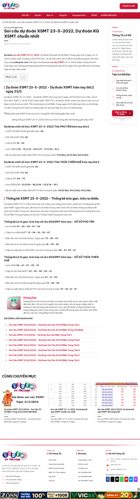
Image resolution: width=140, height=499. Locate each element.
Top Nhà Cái (83, 468)
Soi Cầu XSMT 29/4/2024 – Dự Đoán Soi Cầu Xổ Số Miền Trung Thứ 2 (44, 325)
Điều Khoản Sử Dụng (56, 468)
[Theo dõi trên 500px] (131, 479)
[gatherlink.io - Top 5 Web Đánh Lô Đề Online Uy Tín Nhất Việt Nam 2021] (11, 6)
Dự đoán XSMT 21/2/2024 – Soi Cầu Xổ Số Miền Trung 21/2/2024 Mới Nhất (22, 410)
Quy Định (52, 476)
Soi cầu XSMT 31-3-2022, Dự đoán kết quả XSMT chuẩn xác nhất (69, 410)
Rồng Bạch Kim (78, 15)
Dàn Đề (38, 15)
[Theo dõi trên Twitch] (136, 479)
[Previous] (6, 399)
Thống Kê (63, 15)
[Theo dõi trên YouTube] (126, 479)
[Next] (133, 399)
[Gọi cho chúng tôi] (122, 479)
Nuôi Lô (50, 15)
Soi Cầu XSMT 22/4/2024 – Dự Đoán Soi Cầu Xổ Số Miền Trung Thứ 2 (44, 360)
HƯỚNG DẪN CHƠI (108, 15)
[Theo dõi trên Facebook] (108, 479)
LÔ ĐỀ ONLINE (9, 22)
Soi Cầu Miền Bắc (84, 472)
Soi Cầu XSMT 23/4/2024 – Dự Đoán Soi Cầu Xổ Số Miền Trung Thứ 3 (44, 355)
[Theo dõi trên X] (112, 479)
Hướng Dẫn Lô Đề (84, 460)
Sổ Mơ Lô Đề (83, 464)
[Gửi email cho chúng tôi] (117, 479)
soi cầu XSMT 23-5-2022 (26, 55)
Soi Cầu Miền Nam (85, 476)
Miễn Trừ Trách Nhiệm (57, 472)
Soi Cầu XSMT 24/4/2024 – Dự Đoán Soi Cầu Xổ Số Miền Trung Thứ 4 (44, 350)
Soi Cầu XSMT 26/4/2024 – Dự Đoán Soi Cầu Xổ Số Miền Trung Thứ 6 (44, 340)
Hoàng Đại (27, 44)
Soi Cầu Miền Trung (85, 481)
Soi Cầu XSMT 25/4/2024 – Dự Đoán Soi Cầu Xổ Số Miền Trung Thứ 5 (44, 345)
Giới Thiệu (52, 460)
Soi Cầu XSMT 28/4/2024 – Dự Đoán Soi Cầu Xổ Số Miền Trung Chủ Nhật (46, 330)
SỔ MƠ (94, 15)
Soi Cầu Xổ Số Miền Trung (13, 28)
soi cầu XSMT (57, 62)
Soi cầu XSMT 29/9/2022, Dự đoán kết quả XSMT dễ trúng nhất (115, 410)
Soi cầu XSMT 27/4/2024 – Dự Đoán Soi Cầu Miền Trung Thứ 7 (40, 335)
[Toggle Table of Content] (21, 77)
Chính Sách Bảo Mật (56, 464)
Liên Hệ (51, 481)
